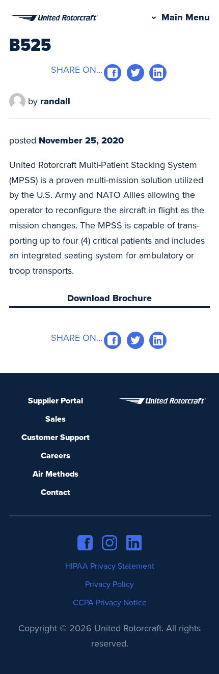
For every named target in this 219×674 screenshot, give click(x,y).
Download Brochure (109, 298)
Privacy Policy (109, 584)
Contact (55, 492)
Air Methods (55, 474)
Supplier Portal (55, 401)
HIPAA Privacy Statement (109, 566)
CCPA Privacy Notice (110, 603)
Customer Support (55, 437)
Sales (55, 419)
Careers (55, 456)
